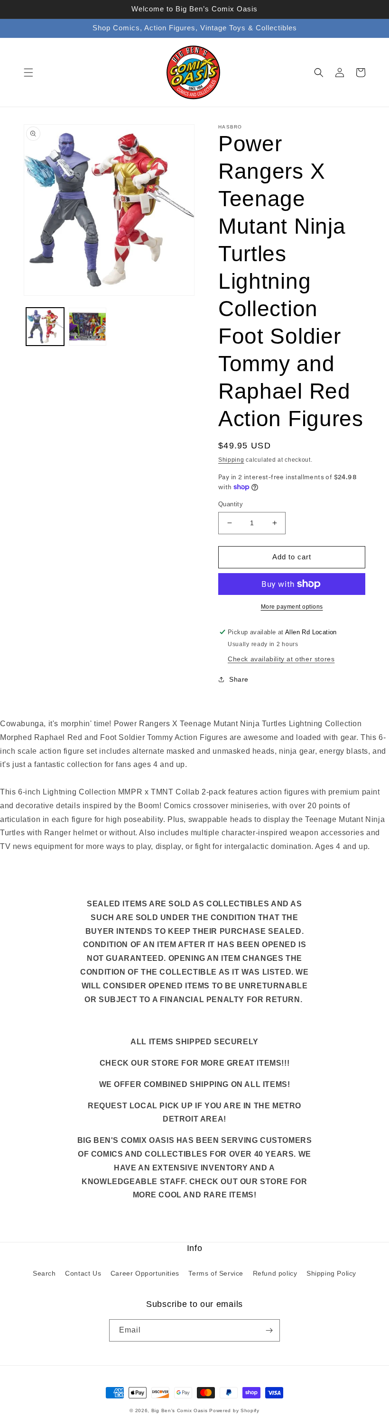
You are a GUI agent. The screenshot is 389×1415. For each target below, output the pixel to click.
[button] (28, 72)
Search (44, 1273)
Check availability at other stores (281, 659)
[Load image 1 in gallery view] (45, 327)
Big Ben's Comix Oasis (179, 1410)
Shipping (231, 459)
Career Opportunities (145, 1273)
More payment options (292, 606)
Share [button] (239, 679)
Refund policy (275, 1273)
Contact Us (83, 1273)
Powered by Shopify (234, 1410)
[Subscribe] (269, 1330)
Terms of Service (215, 1273)
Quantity (230, 504)
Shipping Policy (331, 1273)
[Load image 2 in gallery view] (88, 327)
